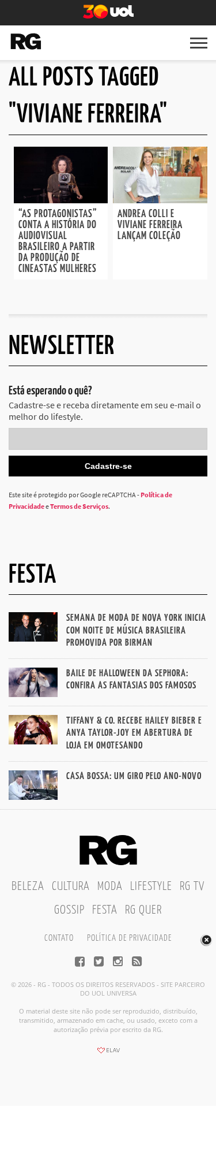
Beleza (28, 886)
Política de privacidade (129, 938)
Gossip (69, 910)
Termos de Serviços (79, 506)
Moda (110, 886)
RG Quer (143, 910)
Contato (59, 938)
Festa (105, 910)
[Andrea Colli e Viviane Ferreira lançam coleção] (160, 200)
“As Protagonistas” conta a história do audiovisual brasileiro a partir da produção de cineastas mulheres (57, 241)
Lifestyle (151, 886)
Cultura (71, 886)
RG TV (192, 886)
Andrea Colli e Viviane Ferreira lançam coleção (150, 225)
